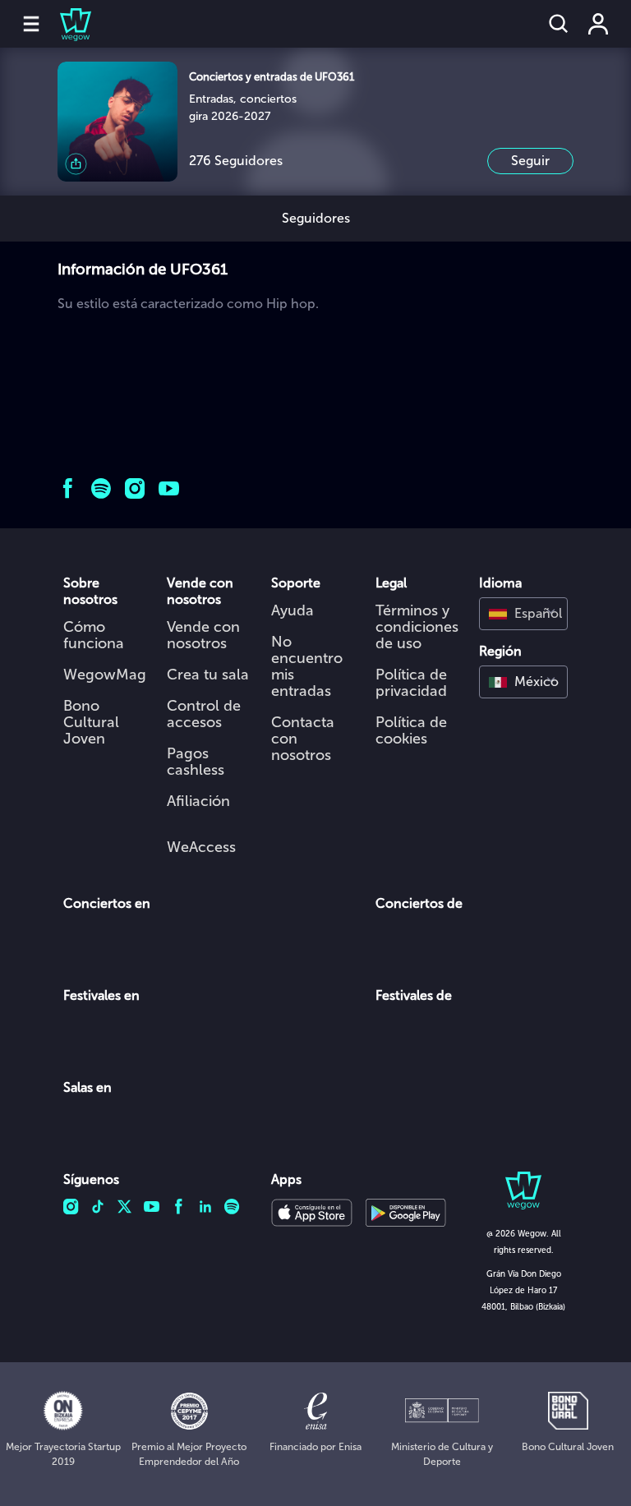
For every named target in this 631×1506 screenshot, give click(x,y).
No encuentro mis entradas (307, 666)
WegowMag (104, 674)
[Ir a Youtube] (169, 488)
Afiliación (198, 801)
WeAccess (201, 847)
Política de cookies (411, 730)
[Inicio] (65, 24)
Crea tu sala (208, 674)
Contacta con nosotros (302, 738)
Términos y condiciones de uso (416, 627)
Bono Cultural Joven (91, 722)
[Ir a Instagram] (135, 488)
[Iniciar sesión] (598, 24)
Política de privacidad (411, 682)
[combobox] (523, 613)
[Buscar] (559, 24)
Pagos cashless (195, 761)
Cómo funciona (93, 635)
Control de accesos (204, 714)
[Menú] (31, 24)
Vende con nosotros (203, 635)
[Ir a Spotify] (101, 488)
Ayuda (292, 610)
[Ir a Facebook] (68, 488)
